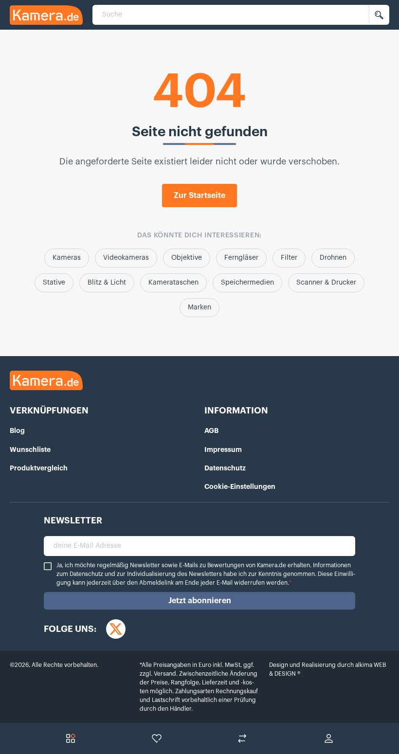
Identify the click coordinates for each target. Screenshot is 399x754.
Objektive (186, 257)
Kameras (67, 257)
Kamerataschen (173, 282)
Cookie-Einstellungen (239, 486)
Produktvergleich (39, 468)
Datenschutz (225, 468)
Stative (54, 282)
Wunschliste (30, 449)
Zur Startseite (199, 195)
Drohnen (333, 257)
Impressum (223, 449)
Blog (17, 430)
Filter (289, 257)
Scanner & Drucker (326, 282)
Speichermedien (247, 282)
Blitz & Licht (107, 282)
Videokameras (126, 257)
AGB (211, 430)
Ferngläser (241, 257)
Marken (199, 307)
